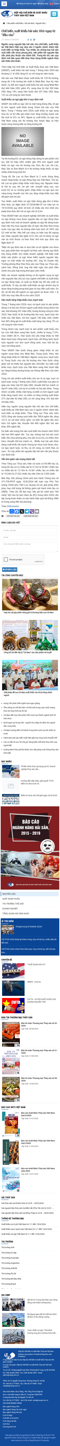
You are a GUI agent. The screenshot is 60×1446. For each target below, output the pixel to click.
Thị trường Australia (10, 1258)
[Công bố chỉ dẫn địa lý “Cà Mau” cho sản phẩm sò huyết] (30, 635)
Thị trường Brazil (8, 1284)
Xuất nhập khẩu (11, 899)
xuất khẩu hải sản (31, 516)
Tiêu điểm (9, 921)
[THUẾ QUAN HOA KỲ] (13, 970)
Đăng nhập (43, 4)
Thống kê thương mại (12, 1218)
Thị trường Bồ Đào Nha (11, 1279)
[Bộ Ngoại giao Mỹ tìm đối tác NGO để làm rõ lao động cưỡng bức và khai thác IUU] (13, 1320)
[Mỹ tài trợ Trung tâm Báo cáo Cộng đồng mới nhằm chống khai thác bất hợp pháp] (13, 1305)
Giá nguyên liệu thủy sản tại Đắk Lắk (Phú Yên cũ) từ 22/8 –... (27, 1208)
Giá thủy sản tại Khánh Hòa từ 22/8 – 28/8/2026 (22, 1203)
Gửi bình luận (10, 570)
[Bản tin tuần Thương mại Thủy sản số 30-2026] (11, 1089)
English (56, 4)
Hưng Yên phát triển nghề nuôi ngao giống (21, 703)
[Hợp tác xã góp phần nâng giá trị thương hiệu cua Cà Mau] (30, 592)
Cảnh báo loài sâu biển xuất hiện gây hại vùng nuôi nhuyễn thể (30, 738)
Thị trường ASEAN (9, 1268)
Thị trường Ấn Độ (8, 1273)
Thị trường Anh (7, 1247)
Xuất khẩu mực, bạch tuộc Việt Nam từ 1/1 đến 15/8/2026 (26, 1229)
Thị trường (7, 1241)
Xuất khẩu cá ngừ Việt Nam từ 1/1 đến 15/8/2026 (23, 1234)
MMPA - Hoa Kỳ (34, 982)
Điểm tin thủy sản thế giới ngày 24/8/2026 (39, 795)
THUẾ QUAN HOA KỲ (36, 964)
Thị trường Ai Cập (8, 1253)
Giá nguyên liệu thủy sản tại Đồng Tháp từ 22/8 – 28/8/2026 (27, 1213)
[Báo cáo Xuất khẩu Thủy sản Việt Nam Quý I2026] (11, 1152)
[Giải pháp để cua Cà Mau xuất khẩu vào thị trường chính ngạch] (30, 675)
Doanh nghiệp (10, 908)
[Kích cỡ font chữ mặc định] (31, 40)
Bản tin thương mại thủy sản (16, 1017)
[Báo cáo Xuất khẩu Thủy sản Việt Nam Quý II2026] (11, 1124)
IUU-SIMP (5, 1295)
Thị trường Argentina (10, 1263)
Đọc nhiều (6, 761)
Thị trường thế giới (13, 904)
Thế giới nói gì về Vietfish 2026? (28, 926)
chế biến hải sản (13, 516)
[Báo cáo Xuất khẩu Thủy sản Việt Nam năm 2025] (11, 1179)
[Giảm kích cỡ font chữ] (28, 40)
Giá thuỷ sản (8, 1197)
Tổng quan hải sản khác (15, 913)
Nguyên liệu (9, 894)
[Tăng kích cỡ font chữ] (34, 40)
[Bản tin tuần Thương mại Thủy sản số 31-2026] (11, 1062)
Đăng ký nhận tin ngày (27, 4)
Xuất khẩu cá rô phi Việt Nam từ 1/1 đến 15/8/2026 (23, 1224)
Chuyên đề (6, 959)
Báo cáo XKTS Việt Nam (13, 1107)
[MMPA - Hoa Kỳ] (13, 988)
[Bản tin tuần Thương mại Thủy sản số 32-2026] (11, 1034)
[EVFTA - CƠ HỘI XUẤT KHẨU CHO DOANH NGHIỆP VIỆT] (13, 1005)
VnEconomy (13, 506)
